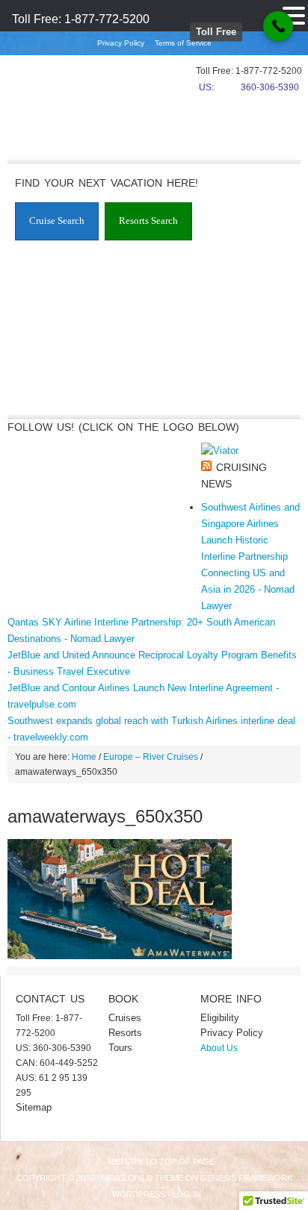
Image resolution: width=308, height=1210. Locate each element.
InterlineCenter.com (56, 93)
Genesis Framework (246, 1177)
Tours (120, 1047)
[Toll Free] (278, 26)
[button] (294, 14)
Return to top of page (161, 1161)
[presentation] (57, 221)
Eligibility (219, 1017)
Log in (187, 1194)
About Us (219, 1048)
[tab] (57, 221)
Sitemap (34, 1107)
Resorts (125, 1032)
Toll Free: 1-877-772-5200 (81, 19)
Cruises (124, 1017)
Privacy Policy (120, 43)
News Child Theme (142, 1177)
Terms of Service (183, 43)
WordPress (138, 1194)
